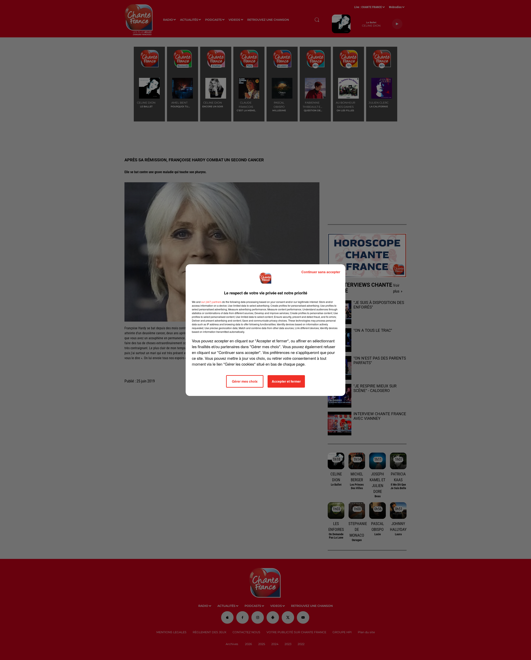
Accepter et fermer (286, 381)
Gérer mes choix (245, 381)
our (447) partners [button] (211, 302)
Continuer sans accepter (320, 271)
